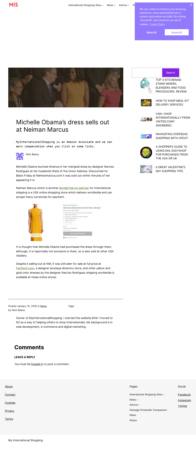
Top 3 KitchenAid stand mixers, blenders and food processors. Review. (171, 85)
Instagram (184, 400)
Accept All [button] (176, 32)
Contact (10, 394)
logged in (37, 364)
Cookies (10, 402)
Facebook (184, 394)
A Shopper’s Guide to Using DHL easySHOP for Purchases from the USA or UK (172, 152)
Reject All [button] (151, 32)
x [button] (191, 4)
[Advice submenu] (128, 5)
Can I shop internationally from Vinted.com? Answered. (173, 119)
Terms (9, 419)
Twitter (182, 406)
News (43, 306)
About (9, 386)
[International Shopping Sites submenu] (102, 5)
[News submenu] (114, 5)
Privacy (9, 411)
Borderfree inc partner (74, 188)
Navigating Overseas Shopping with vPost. (172, 136)
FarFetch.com (25, 268)
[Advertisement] (98, 42)
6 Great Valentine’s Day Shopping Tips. (170, 169)
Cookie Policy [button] (157, 24)
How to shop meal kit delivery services (172, 102)
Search (170, 72)
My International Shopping (25, 440)
